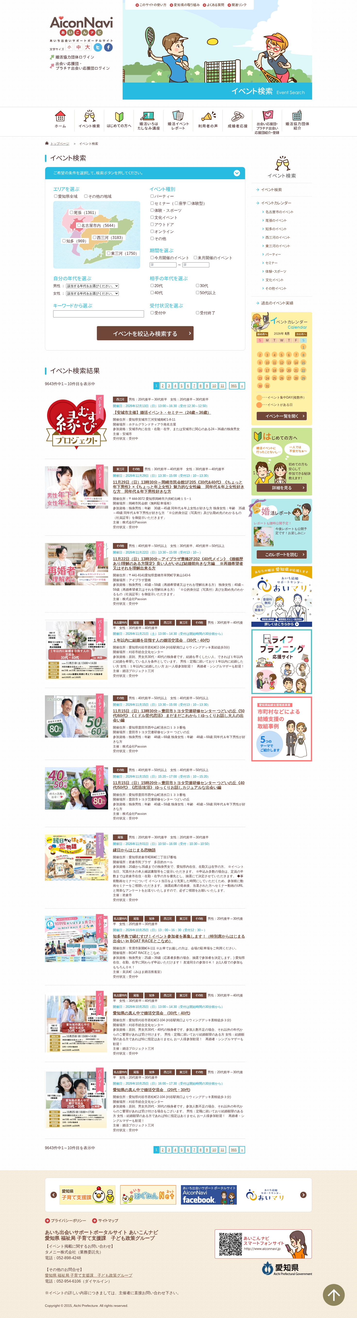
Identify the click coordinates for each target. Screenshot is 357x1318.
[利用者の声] (208, 121)
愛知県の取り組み (187, 5)
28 (296, 378)
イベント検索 (271, 189)
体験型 (197, 203)
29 (303, 378)
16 (260, 371)
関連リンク (239, 5)
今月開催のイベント (171, 258)
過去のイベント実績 (277, 303)
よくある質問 (215, 5)
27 (289, 378)
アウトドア (164, 224)
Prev (54, 1195)
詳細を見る (282, 488)
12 (281, 363)
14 (296, 363)
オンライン (164, 232)
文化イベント (166, 217)
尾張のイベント (276, 220)
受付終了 (207, 313)
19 (281, 371)
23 (260, 378)
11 (222, 386)
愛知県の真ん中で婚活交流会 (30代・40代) (151, 1013)
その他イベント (276, 288)
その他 (160, 239)
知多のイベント (276, 229)
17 (267, 371)
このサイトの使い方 (153, 5)
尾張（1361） (86, 213)
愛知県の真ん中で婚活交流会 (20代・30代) (151, 1090)
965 (234, 386)
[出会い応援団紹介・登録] (267, 121)
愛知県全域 (67, 196)
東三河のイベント (277, 246)
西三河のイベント (277, 237)
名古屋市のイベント (279, 212)
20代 (158, 286)
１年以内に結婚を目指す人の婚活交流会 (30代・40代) (161, 640)
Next (303, 1195)
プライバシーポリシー (68, 1220)
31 (267, 386)
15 (303, 363)
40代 (158, 293)
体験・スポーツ (168, 210)
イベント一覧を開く (281, 416)
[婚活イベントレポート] (178, 121)
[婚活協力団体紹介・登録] (297, 121)
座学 (183, 203)
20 (289, 371)
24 (267, 378)
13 (289, 363)
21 (296, 371)
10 (214, 386)
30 (260, 386)
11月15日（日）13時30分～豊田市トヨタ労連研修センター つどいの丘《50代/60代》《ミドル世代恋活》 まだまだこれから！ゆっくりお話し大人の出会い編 (179, 715)
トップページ (59, 143)
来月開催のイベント (215, 258)
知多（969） (77, 241)
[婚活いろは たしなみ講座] (148, 121)
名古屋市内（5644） (99, 225)
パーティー (164, 196)
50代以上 (208, 293)
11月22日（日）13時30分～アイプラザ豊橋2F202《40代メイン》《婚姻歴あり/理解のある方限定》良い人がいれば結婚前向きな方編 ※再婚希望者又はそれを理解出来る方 (178, 563)
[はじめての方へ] (119, 121)
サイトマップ (108, 1220)
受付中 (160, 313)
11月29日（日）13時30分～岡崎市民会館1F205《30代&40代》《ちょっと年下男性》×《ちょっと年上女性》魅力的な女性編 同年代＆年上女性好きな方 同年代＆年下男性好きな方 (178, 486)
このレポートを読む (281, 554)
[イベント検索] (89, 121)
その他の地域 (99, 196)
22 (303, 371)
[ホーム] (60, 121)
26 (281, 378)
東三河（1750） (125, 253)
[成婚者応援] (237, 121)
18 (274, 371)
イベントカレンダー (276, 203)
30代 (204, 286)
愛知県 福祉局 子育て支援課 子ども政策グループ (88, 1275)
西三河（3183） (111, 238)
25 (274, 378)
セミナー (162, 203)
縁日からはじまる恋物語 (134, 850)
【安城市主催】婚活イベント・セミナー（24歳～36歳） (162, 412)
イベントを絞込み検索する (145, 334)
